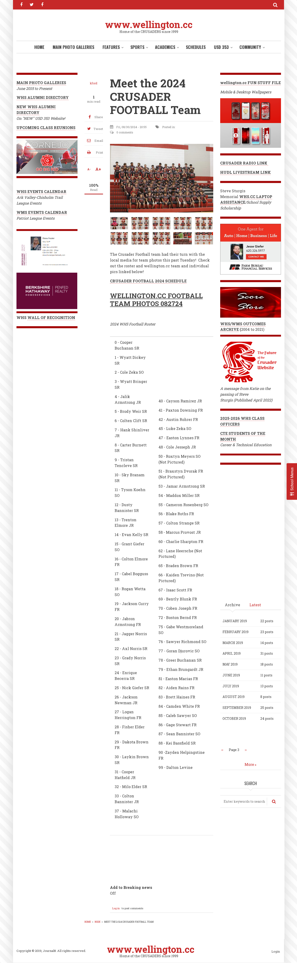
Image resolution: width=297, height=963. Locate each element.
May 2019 (230, 664)
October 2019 (234, 718)
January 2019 (235, 621)
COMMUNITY (250, 47)
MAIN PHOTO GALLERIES (73, 47)
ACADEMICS (165, 47)
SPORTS (137, 47)
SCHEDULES (196, 47)
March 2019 (233, 643)
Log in (116, 908)
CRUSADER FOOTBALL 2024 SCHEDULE (148, 280)
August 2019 (234, 697)
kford (93, 83)
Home (39, 47)
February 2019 (236, 632)
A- (89, 169)
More (249, 764)
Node (97, 921)
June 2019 (231, 675)
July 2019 (231, 686)
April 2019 (232, 653)
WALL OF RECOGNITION (51, 317)
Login (275, 952)
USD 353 (221, 47)
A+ (98, 169)
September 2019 (237, 707)
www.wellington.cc (149, 24)
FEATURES (111, 47)
